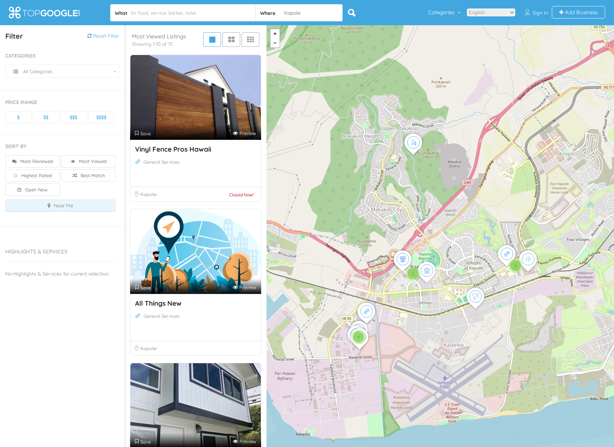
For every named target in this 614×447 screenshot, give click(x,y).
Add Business (581, 12)
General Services (161, 162)
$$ (45, 117)
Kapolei (148, 194)
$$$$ (101, 117)
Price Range (21, 102)
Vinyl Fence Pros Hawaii (173, 149)
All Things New (158, 303)
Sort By (15, 146)
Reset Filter (105, 36)
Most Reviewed (36, 161)
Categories (441, 12)
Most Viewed (92, 161)
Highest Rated (36, 175)
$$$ (73, 117)
